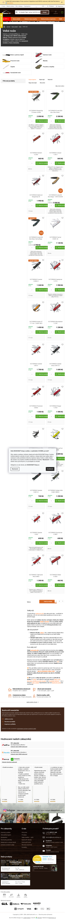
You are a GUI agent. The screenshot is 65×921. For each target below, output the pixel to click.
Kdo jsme (24, 832)
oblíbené (56, 13)
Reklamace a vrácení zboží (8, 842)
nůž (58, 661)
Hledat (44, 12)
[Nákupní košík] (61, 12)
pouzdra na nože (36, 681)
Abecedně (42, 82)
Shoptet (39, 917)
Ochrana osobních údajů (7, 845)
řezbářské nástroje (54, 681)
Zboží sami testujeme (44, 689)
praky (30, 681)
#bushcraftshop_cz (56, 810)
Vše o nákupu (19, 6)
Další (60, 19)
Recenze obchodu (27, 845)
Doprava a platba (5, 832)
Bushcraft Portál (26, 842)
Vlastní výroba (10, 6)
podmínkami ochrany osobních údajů (26, 728)
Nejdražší (50, 79)
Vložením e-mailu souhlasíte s (19, 728)
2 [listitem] (59, 601)
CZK (43, 6)
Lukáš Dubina (26, 917)
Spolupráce (27, 6)
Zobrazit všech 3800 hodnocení (19, 754)
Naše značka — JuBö (27, 837)
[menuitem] (5, 19)
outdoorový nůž (39, 613)
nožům (34, 679)
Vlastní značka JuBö (43, 695)
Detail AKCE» (10, 3)
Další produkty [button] (48, 601)
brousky (44, 681)
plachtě (47, 621)
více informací (15, 864)
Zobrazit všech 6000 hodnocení (19, 746)
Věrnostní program (6, 835)
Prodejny (24, 835)
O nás (3, 6)
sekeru (42, 632)
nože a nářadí (35, 682)
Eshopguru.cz (52, 917)
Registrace (60, 6)
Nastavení (15, 469)
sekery (55, 679)
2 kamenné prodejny (19, 695)
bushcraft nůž (34, 650)
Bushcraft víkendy (27, 840)
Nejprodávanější (33, 82)
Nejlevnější (42, 79)
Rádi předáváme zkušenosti (21, 689)
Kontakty (24, 847)
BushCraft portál (56, 682)
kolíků (41, 621)
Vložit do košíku (43, 121)
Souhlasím (50, 469)
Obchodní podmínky (6, 840)
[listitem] (62, 601)
